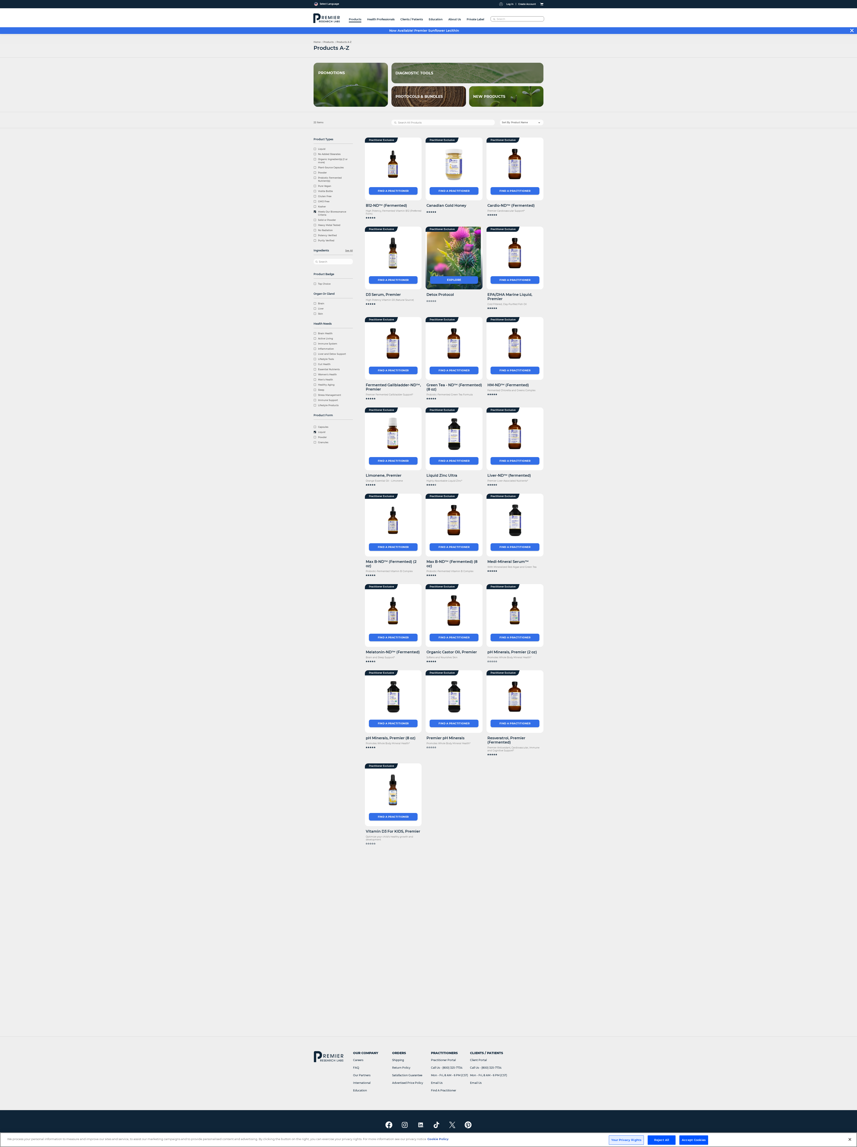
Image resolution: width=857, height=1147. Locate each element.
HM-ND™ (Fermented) (508, 385)
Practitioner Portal (443, 1060)
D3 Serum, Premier (383, 294)
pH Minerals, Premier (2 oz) (512, 652)
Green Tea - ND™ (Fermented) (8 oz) (454, 387)
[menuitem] (355, 17)
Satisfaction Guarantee (407, 1075)
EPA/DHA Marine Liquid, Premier (509, 296)
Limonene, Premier (383, 475)
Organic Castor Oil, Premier (451, 652)
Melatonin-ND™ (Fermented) (393, 652)
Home (317, 42)
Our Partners (361, 1075)
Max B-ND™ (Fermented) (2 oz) (391, 564)
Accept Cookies (694, 1140)
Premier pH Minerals (445, 738)
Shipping (398, 1060)
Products (328, 42)
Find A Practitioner (443, 1090)
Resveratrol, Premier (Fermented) (506, 740)
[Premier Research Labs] (326, 18)
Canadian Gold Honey (446, 205)
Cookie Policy (438, 1139)
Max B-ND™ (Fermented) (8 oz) (451, 564)
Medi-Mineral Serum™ (508, 562)
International (361, 1082)
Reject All (661, 1140)
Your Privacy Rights (626, 1140)
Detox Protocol (440, 294)
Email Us (437, 1082)
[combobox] (517, 18)
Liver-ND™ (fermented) (509, 475)
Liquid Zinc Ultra (441, 475)
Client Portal (478, 1060)
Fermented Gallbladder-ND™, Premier (393, 387)
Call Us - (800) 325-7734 (446, 1067)
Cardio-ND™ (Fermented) (511, 205)
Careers (358, 1060)
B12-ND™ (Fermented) (386, 205)
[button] (393, 217)
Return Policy (401, 1067)
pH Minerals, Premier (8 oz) (391, 738)
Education (360, 1090)
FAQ (356, 1067)
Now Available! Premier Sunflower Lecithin (424, 31)
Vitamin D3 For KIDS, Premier (393, 831)
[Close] (850, 1139)
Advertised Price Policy (407, 1082)
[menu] (416, 17)
